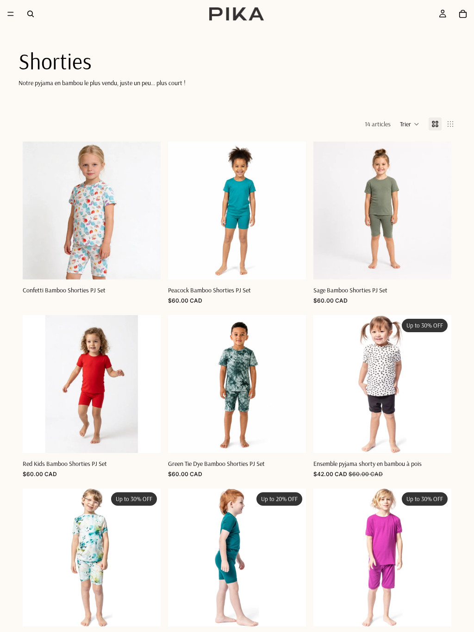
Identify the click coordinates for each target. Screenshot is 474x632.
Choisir (154, 265)
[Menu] (10, 14)
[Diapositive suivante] (437, 384)
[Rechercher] (30, 14)
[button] (409, 124)
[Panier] (463, 14)
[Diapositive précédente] (327, 384)
